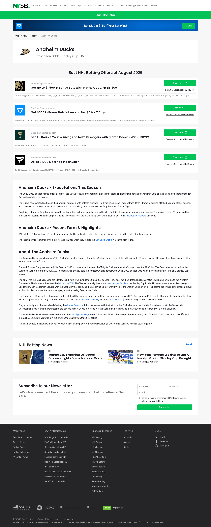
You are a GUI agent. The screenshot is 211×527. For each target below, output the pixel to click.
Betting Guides (115, 5)
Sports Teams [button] (96, 5)
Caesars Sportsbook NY (55, 447)
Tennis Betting (98, 481)
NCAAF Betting (98, 462)
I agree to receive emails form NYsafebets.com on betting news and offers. (163, 399)
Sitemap (127, 442)
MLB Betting (97, 452)
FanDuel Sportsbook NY (55, 442)
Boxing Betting (98, 471)
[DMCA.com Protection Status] (113, 507)
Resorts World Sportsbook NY (57, 471)
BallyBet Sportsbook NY (55, 476)
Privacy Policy (69, 519)
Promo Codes (68, 5)
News (154, 5)
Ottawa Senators (74, 305)
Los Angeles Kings (79, 314)
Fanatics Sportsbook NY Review (179, 164)
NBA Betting (97, 447)
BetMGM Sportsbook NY (55, 452)
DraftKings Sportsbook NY (56, 437)
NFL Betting (97, 437)
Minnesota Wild (66, 283)
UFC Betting (97, 476)
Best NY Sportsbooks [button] (45, 5)
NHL (25, 35)
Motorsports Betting (101, 486)
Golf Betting (97, 491)
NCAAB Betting (99, 457)
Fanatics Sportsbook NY (55, 457)
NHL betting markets (135, 215)
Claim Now (178, 83)
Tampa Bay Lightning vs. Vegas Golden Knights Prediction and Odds (75, 356)
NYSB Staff (52, 362)
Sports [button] (82, 5)
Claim (189, 25)
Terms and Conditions (55, 519)
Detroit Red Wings (116, 299)
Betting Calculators (137, 5)
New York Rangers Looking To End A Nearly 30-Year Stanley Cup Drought (164, 356)
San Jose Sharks (103, 239)
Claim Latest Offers (105, 15)
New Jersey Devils (116, 283)
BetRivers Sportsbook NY (55, 462)
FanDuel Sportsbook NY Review (180, 114)
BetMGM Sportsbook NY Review (179, 90)
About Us (127, 437)
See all (188, 344)
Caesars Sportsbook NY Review (180, 139)
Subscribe (164, 407)
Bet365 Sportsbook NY (54, 481)
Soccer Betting (98, 467)
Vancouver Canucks (88, 299)
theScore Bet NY (51, 467)
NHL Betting (97, 442)
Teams (34, 35)
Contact (127, 447)
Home (16, 35)
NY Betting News (20, 457)
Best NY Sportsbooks (22, 437)
